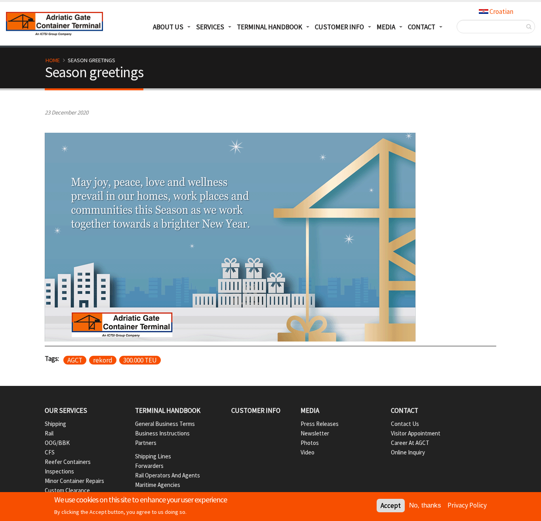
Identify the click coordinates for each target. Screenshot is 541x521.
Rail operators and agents (167, 475)
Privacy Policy (467, 505)
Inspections (59, 471)
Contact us (405, 423)
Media (386, 27)
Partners (145, 443)
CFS (50, 452)
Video (307, 452)
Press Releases (320, 423)
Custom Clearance (67, 490)
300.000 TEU (140, 360)
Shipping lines (153, 456)
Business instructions (162, 433)
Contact (404, 410)
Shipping (55, 423)
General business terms (165, 423)
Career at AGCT (410, 443)
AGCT (74, 360)
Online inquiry (408, 452)
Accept (391, 505)
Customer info (255, 410)
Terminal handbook (167, 410)
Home (53, 60)
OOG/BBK (57, 443)
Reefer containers (68, 462)
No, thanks (425, 505)
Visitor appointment (415, 433)
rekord (102, 360)
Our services (66, 410)
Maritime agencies (157, 485)
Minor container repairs (74, 481)
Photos (310, 443)
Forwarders (149, 465)
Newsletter (315, 433)
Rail (49, 433)
